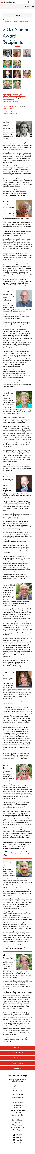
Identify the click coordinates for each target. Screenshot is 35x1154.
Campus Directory (17, 1120)
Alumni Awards (24, 21)
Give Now (17, 1048)
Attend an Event (17, 1053)
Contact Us (17, 1068)
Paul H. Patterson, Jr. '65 (10, 106)
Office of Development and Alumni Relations (17, 1080)
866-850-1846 (17, 1091)
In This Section (17, 15)
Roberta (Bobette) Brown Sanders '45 (14, 96)
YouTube (19, 1140)
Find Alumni (17, 1058)
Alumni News (17, 1107)
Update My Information (17, 1110)
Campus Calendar (17, 1115)
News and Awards (7, 21)
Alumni (4, 19)
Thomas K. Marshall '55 (10, 98)
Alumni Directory (17, 1105)
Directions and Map (17, 1094)
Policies (17, 1122)
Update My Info (17, 1063)
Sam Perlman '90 (8, 112)
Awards (16, 21)
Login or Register (17, 1097)
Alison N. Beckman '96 (10, 114)
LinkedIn (19, 1143)
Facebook (19, 1137)
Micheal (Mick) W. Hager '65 (12, 101)
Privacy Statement (17, 1125)
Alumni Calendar (17, 1102)
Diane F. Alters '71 (8, 108)
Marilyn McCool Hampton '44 (12, 94)
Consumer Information (17, 1127)
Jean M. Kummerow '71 (10, 110)
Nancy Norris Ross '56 (9, 100)
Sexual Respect (17, 1130)
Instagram (19, 1134)
